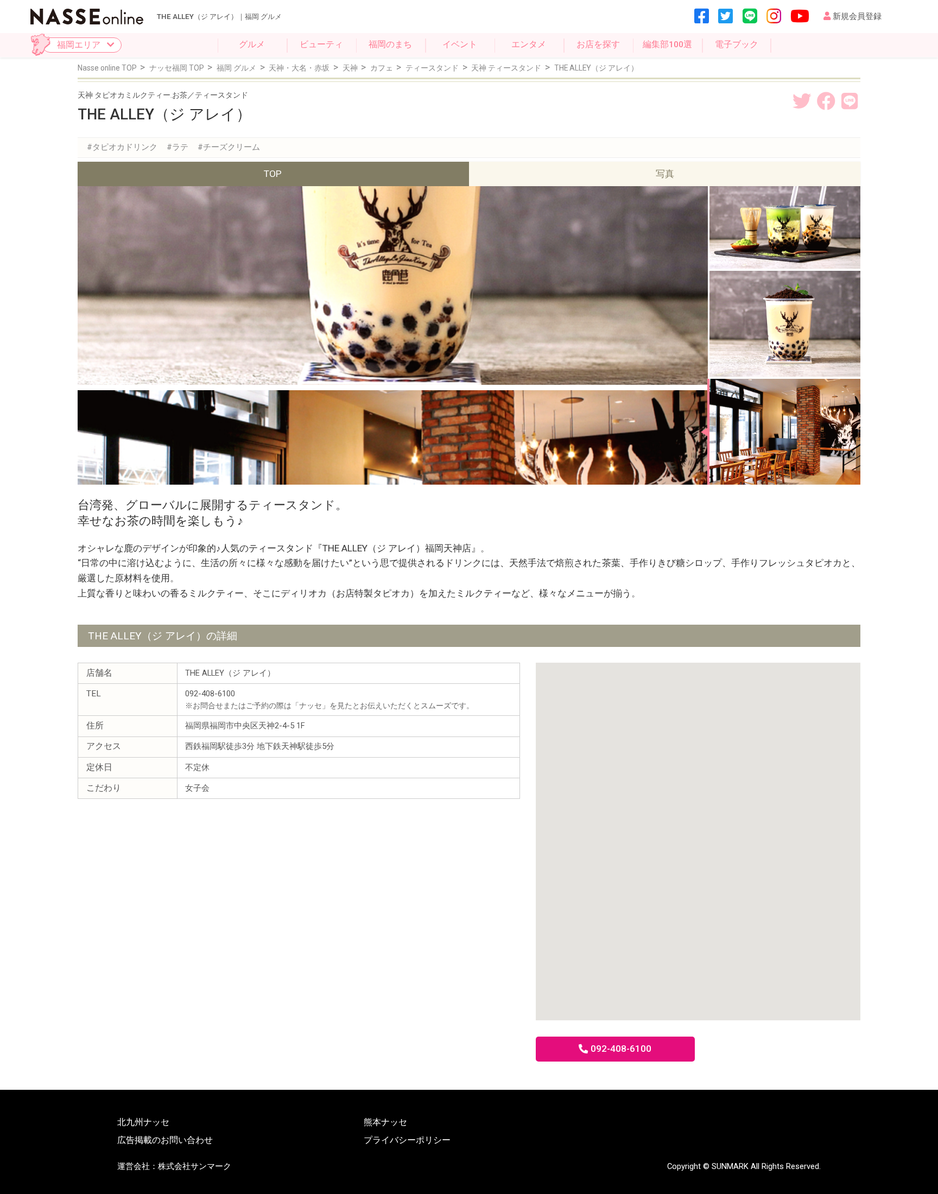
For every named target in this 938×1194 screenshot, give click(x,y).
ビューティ (321, 44)
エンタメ (528, 44)
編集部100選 (667, 44)
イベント (459, 44)
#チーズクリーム (229, 147)
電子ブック (736, 44)
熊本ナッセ (385, 1123)
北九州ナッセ (143, 1123)
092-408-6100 (621, 1048)
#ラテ (177, 147)
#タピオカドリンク (122, 147)
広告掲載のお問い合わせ (165, 1140)
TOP (273, 173)
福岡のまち (390, 44)
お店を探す (598, 44)
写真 (665, 173)
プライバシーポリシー (407, 1140)
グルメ (252, 44)
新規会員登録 (857, 16)
